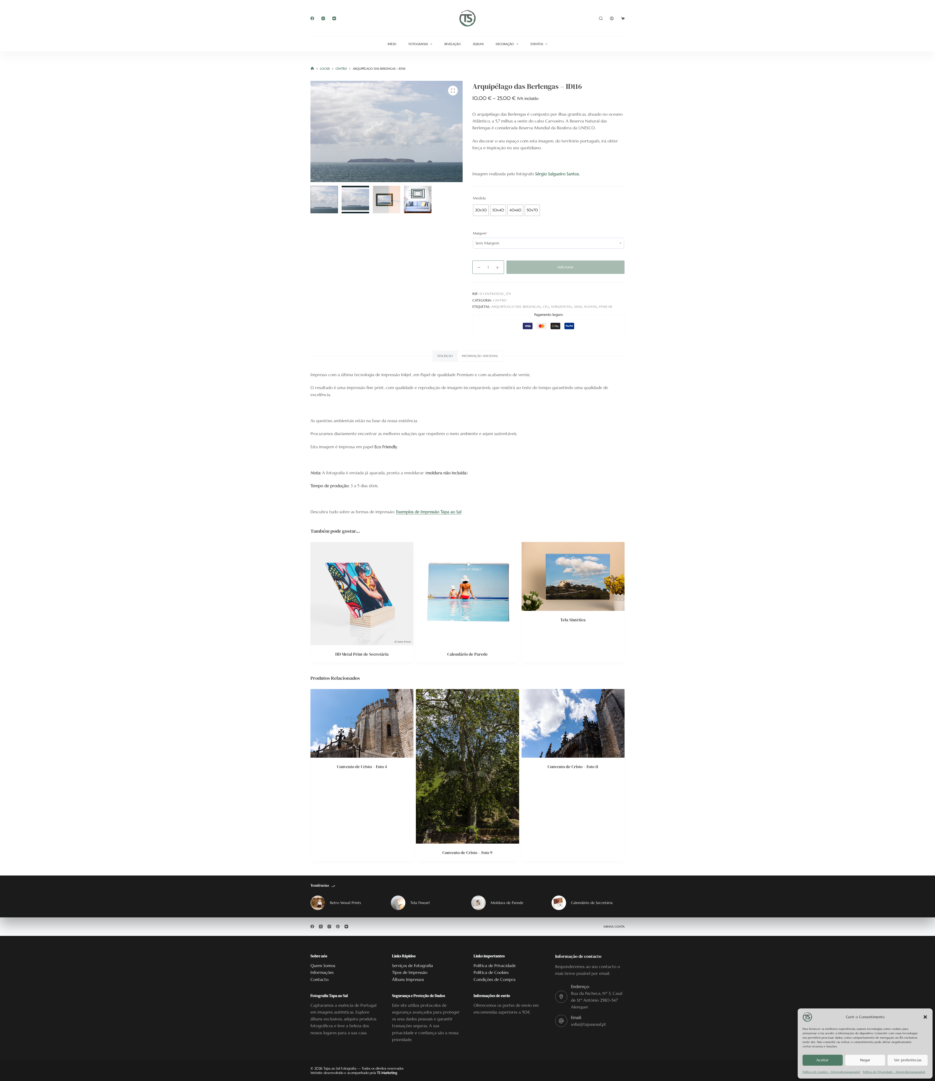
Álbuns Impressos (408, 979)
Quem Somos (322, 965)
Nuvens (590, 307)
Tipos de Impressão (409, 972)
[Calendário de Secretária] (559, 902)
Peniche (605, 307)
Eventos (537, 44)
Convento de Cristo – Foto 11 (573, 767)
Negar (865, 1060)
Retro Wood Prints (345, 902)
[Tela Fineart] (398, 902)
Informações (322, 972)
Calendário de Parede (467, 654)
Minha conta (614, 926)
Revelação (452, 44)
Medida (479, 198)
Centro (499, 300)
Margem (487, 233)
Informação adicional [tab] (480, 356)
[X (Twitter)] (321, 926)
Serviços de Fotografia (412, 965)
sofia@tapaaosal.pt (588, 1024)
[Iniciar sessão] (612, 18)
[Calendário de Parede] (467, 593)
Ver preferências (907, 1060)
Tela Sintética (573, 620)
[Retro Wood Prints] (317, 902)
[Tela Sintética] (573, 576)
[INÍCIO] (312, 69)
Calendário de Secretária (592, 902)
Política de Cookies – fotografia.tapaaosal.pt (831, 1072)
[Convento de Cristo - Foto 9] (467, 766)
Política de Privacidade (495, 965)
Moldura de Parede (507, 902)
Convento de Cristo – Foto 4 (362, 767)
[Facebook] (312, 18)
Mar (578, 307)
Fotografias (418, 44)
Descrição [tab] (445, 356)
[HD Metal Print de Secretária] (361, 593)
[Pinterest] (338, 926)
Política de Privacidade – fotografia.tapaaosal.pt (894, 1072)
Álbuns (478, 44)
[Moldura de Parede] (478, 902)
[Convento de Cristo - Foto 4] (361, 723)
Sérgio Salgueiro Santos (557, 174)
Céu (546, 307)
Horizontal (561, 307)
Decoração (505, 44)
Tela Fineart (420, 902)
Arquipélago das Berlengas (516, 307)
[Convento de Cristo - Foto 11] (573, 723)
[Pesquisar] (601, 18)
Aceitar (822, 1060)
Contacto (319, 979)
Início (392, 44)
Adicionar (565, 267)
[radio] (480, 210)
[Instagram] (323, 18)
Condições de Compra (494, 979)
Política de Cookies (491, 972)
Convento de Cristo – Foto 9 (467, 853)
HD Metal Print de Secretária (362, 654)
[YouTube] (334, 18)
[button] (925, 1017)
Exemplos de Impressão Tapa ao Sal (428, 511)
